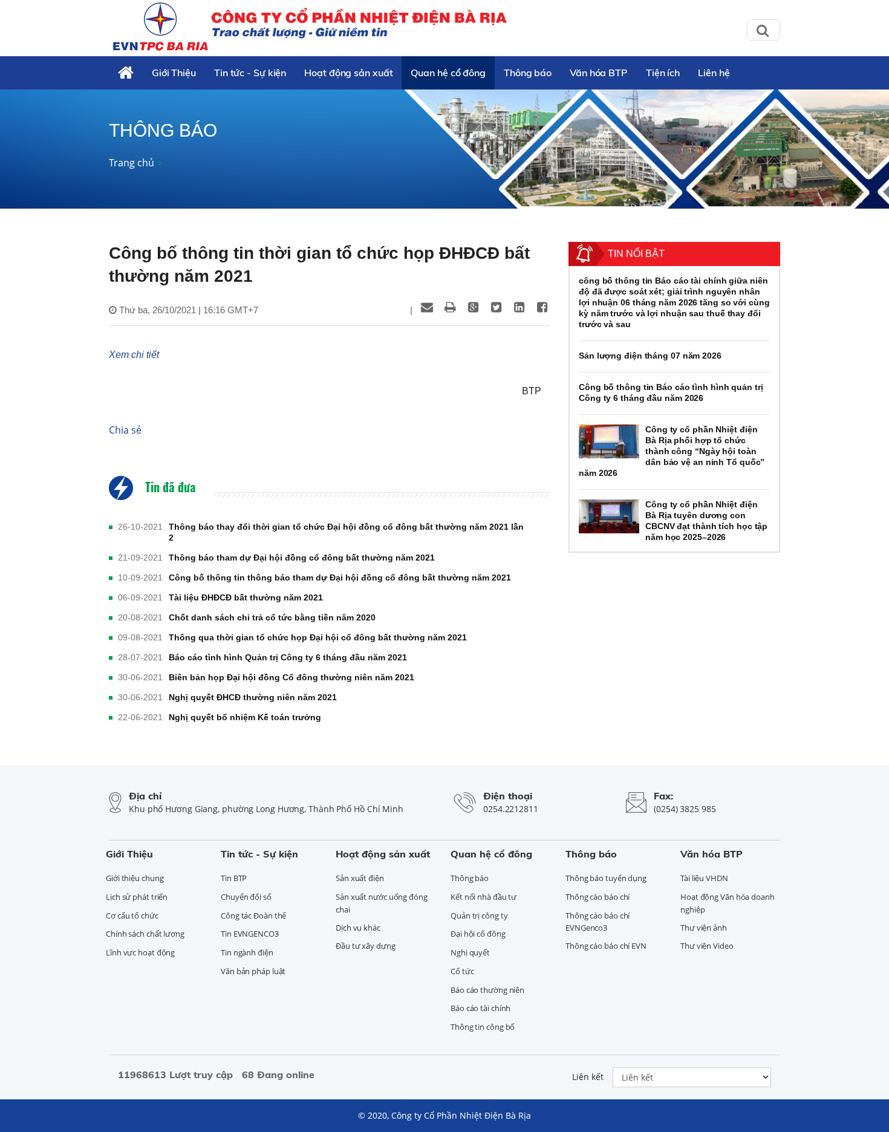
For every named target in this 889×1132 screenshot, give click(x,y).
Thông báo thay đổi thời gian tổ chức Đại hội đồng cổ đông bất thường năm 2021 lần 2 (346, 532)
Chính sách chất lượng (145, 933)
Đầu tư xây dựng (366, 945)
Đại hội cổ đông (478, 933)
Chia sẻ (125, 430)
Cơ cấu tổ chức (132, 915)
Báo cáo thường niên (487, 989)
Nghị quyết (470, 952)
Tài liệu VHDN (704, 878)
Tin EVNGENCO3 (250, 933)
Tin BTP (234, 878)
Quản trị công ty (479, 915)
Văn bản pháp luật (253, 971)
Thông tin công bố (483, 1026)
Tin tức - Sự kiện (250, 73)
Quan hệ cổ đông (448, 73)
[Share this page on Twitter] (495, 307)
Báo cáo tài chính (480, 1008)
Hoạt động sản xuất (348, 73)
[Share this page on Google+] (472, 307)
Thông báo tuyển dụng (605, 878)
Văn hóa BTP (599, 73)
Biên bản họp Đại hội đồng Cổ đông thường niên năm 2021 (291, 677)
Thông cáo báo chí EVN (605, 945)
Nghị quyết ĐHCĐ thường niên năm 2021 (253, 697)
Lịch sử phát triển (137, 896)
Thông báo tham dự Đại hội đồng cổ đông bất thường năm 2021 (302, 557)
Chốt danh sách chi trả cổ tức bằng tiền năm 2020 (272, 617)
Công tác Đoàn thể (253, 915)
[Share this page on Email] (426, 307)
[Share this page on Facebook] (541, 307)
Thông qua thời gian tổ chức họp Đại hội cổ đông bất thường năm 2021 (318, 637)
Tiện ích (663, 73)
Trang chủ (131, 162)
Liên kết (588, 1076)
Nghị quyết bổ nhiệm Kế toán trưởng (245, 717)
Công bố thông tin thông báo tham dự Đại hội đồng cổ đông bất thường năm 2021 (340, 577)
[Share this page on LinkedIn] (518, 307)
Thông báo (528, 73)
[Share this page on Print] (449, 307)
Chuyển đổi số (246, 896)
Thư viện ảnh (703, 927)
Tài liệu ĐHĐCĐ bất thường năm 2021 (246, 597)
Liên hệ (713, 73)
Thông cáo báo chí (597, 896)
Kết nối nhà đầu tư (483, 896)
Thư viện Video (707, 945)
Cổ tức (462, 971)
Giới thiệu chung (134, 878)
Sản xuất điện (360, 878)
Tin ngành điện (247, 952)
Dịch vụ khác (358, 927)
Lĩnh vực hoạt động (140, 952)
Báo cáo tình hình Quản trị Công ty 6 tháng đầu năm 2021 (288, 657)
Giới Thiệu (174, 73)
